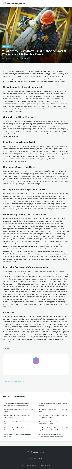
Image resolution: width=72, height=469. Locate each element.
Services (6, 46)
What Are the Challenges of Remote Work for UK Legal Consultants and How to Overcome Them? (53, 429)
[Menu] (67, 3)
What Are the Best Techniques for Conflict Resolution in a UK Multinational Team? (16, 404)
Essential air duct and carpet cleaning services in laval (18, 422)
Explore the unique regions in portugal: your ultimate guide (17, 416)
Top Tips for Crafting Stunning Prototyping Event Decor (53, 410)
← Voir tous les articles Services (14, 381)
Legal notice (32, 458)
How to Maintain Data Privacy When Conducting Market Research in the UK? (53, 416)
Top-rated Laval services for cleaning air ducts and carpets (17, 435)
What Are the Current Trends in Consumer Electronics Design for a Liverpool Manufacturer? (18, 429)
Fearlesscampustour (14, 3)
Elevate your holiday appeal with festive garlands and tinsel (53, 404)
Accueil (5, 66)
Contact (40, 458)
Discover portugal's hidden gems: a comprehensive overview (49, 422)
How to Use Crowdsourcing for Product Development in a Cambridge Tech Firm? (51, 435)
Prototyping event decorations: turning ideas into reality (18, 410)
